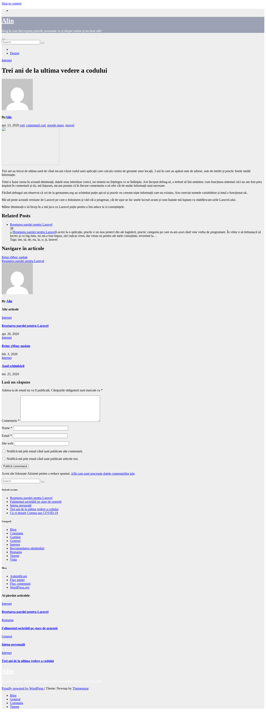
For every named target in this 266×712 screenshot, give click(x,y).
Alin (8, 20)
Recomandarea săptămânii (27, 548)
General (15, 541)
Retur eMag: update (15, 257)
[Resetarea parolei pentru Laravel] (33, 232)
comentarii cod (36, 125)
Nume (7, 428)
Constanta (16, 533)
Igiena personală (20, 505)
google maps (55, 125)
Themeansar (80, 688)
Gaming (15, 537)
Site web (7, 443)
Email (7, 435)
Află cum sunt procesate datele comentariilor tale (102, 473)
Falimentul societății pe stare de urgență (36, 501)
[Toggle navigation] (3, 39)
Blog (13, 529)
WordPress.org (19, 587)
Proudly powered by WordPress (23, 688)
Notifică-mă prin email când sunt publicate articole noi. (42, 459)
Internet (7, 60)
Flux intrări (17, 580)
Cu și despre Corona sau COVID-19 (34, 513)
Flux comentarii (20, 583)
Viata (13, 559)
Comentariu (11, 420)
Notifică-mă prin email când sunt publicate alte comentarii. (45, 451)
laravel (69, 125)
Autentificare (18, 576)
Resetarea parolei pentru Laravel (31, 224)
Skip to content (11, 3)
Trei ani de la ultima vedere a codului (34, 509)
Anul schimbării (13, 366)
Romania (16, 552)
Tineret (14, 556)
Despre (14, 53)
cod (22, 125)
